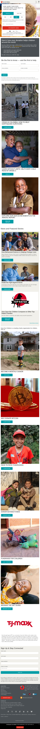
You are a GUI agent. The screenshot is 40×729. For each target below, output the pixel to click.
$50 (22, 17)
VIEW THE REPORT (7, 221)
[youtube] (23, 711)
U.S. (11, 46)
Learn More (3, 685)
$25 (11, 17)
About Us (2, 689)
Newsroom (33, 714)
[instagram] (16, 711)
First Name (3, 651)
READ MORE (7, 260)
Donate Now (14, 28)
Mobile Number (4, 666)
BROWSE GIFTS (7, 608)
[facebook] (8, 711)
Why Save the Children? (5, 687)
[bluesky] (31, 711)
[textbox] (10, 65)
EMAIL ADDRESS (5, 68)
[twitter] (12, 711)
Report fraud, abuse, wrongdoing (6, 707)
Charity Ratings (3, 694)
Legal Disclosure (24, 714)
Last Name (3, 656)
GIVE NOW (7, 375)
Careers (2, 716)
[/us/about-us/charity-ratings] (24, 694)
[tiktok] (20, 711)
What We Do (3, 690)
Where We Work (4, 691)
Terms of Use (9, 714)
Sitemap (29, 714)
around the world (17, 46)
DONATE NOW (6, 515)
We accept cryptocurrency (27, 697)
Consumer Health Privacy (16, 714)
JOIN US (8, 174)
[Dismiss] (39, 724)
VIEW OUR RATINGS (7, 319)
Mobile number (24, 68)
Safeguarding (3, 708)
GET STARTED (6, 562)
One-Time (19, 13)
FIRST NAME (4, 63)
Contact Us (3, 700)
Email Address (4, 661)
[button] (36, 1)
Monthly (8, 13)
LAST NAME (23, 63)
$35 (16, 17)
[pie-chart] (22, 688)
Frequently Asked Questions (6, 693)
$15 (5, 17)
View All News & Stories (34, 323)
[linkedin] (27, 711)
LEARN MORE (7, 127)
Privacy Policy (3, 714)
